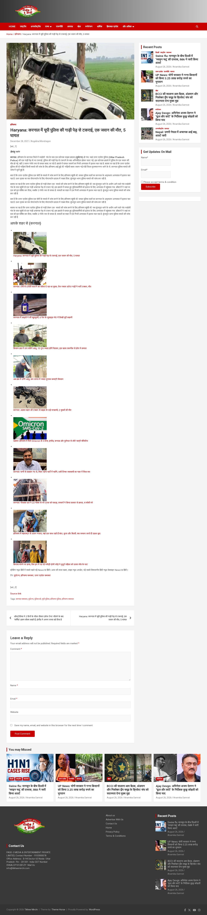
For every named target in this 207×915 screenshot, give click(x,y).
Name (14, 685)
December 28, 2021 (19, 141)
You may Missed (20, 749)
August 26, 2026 (163, 67)
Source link (15, 593)
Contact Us (111, 823)
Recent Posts (152, 47)
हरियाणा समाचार (27, 575)
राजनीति (59, 26)
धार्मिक (99, 26)
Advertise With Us (114, 819)
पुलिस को (37, 599)
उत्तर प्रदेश (159, 72)
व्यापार (172, 72)
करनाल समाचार (21, 599)
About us (110, 815)
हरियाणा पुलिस (55, 599)
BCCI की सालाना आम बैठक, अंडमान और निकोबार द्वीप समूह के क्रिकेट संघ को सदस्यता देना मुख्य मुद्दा (176, 97)
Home (109, 827)
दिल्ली (157, 52)
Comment (16, 649)
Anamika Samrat (181, 67)
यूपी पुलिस (45, 599)
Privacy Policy (112, 831)
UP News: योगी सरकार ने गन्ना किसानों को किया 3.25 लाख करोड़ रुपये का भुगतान (176, 78)
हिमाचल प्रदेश (112, 26)
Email (13, 698)
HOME (12, 26)
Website (14, 712)
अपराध (70, 26)
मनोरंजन (88, 26)
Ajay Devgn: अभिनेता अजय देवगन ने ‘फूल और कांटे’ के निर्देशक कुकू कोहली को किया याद (176, 116)
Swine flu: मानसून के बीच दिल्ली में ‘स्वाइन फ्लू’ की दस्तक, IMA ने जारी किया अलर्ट (176, 59)
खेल (79, 26)
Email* (144, 169)
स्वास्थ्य (168, 52)
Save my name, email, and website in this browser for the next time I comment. (53, 725)
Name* (144, 157)
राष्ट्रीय (23, 26)
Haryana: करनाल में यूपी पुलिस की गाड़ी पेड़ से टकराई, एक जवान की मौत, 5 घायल (103, 618)
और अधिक (127, 26)
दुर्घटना (17, 575)
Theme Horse (58, 909)
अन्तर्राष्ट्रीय (36, 26)
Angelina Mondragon (41, 141)
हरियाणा (13, 124)
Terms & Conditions (116, 836)
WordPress (94, 909)
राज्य (47, 26)
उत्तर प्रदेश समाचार (43, 575)
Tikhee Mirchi (31, 909)
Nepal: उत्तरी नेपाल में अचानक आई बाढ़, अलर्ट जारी (176, 133)
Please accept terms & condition (159, 182)
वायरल (167, 129)
